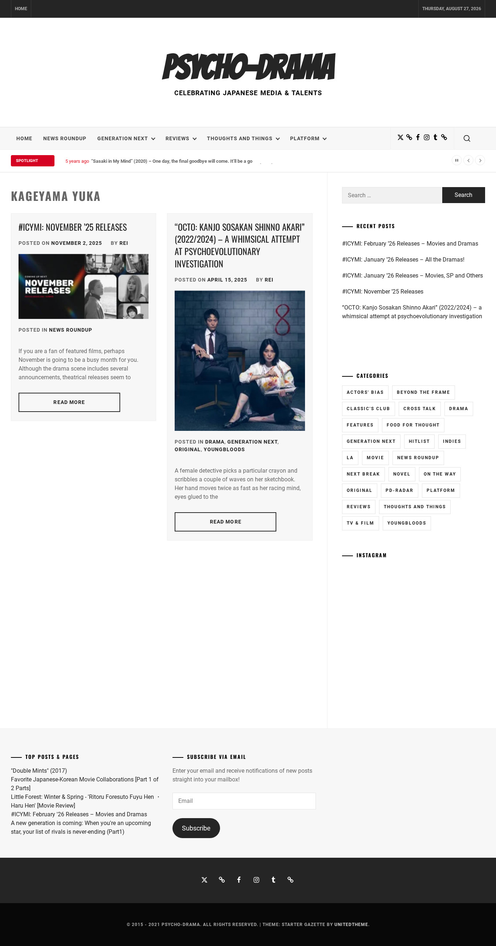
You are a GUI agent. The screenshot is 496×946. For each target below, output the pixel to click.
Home (21, 8)
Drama (214, 442)
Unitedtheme (351, 924)
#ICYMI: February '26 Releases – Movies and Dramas (79, 814)
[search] (467, 138)
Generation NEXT (122, 138)
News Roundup (64, 138)
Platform (305, 138)
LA (350, 457)
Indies (452, 441)
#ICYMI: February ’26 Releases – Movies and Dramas (410, 243)
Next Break (363, 474)
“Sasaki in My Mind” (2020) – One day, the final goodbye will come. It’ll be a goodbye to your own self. (196, 161)
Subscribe (196, 828)
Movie (375, 457)
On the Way (440, 474)
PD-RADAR (400, 490)
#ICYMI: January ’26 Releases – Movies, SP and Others (412, 275)
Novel (402, 474)
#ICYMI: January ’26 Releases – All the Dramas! (403, 259)
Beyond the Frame (423, 392)
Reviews (178, 138)
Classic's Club (368, 408)
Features (360, 425)
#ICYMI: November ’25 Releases (73, 226)
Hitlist (419, 441)
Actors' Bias (365, 392)
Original (188, 449)
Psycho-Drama (248, 67)
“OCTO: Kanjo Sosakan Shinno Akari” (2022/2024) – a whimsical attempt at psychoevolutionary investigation (240, 245)
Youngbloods (224, 449)
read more (69, 402)
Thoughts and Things (240, 138)
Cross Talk (419, 408)
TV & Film (360, 523)
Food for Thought (413, 425)
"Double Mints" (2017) (39, 770)
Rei (123, 243)
